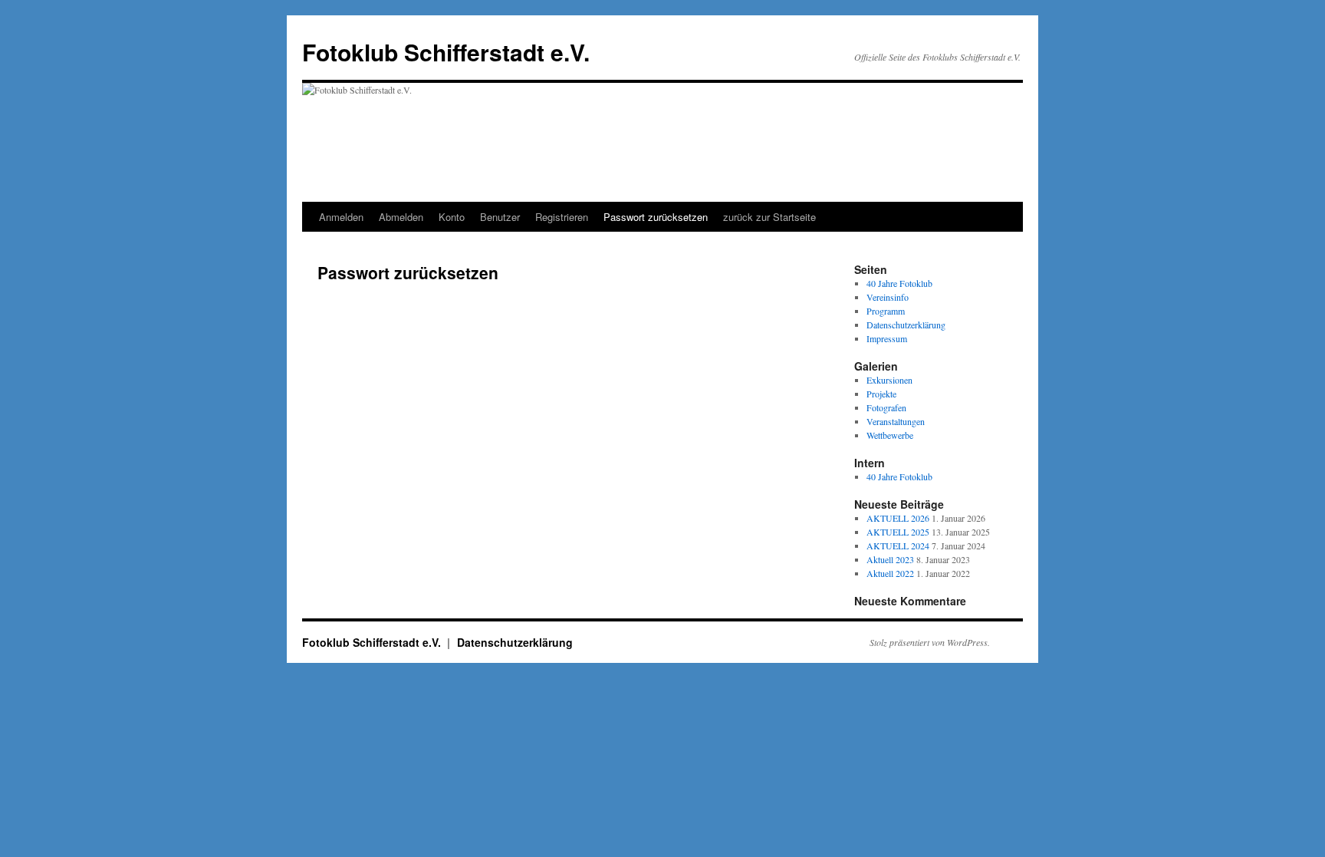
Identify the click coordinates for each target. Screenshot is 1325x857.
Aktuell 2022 (890, 573)
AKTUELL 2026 (897, 518)
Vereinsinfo (887, 297)
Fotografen (886, 407)
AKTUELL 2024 (897, 545)
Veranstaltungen (895, 421)
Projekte (881, 393)
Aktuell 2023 (890, 559)
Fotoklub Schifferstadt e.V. (446, 51)
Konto (452, 216)
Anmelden (341, 216)
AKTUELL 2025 (897, 532)
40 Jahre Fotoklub (899, 283)
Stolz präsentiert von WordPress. (930, 642)
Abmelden (401, 216)
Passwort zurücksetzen (655, 216)
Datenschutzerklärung (905, 324)
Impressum (886, 338)
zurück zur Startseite (769, 216)
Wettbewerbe (889, 435)
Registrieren (561, 216)
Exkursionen (889, 380)
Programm (885, 311)
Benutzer (500, 216)
